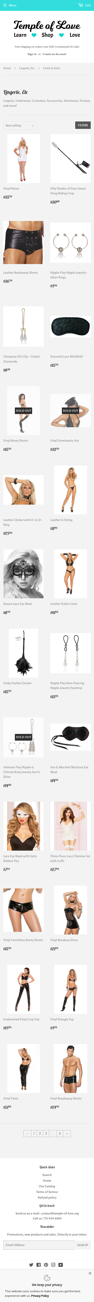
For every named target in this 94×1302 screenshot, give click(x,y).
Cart (87, 5)
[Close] (90, 1273)
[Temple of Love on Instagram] (53, 1265)
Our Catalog (47, 1186)
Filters (83, 125)
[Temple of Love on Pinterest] (46, 1265)
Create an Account (54, 54)
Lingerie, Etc (27, 68)
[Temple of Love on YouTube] (60, 1265)
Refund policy (47, 1197)
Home (7, 68)
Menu (12, 5)
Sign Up (82, 1245)
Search (47, 1175)
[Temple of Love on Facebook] (38, 1265)
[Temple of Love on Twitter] (31, 1265)
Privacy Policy (40, 1296)
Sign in (32, 54)
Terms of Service (47, 1192)
